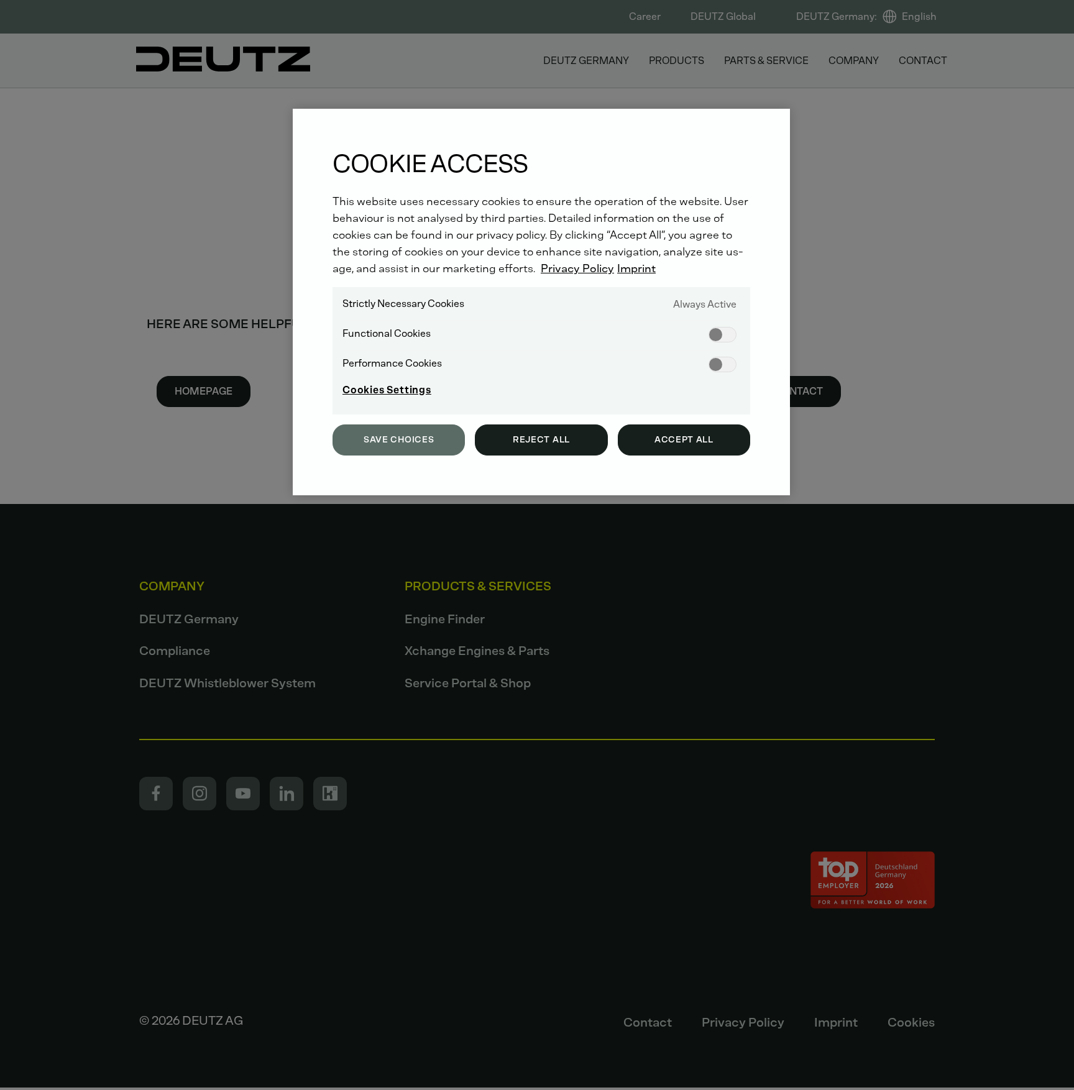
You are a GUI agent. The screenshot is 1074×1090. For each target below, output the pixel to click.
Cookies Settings (386, 390)
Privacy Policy (577, 268)
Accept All (684, 439)
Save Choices (399, 439)
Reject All (541, 439)
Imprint (636, 268)
